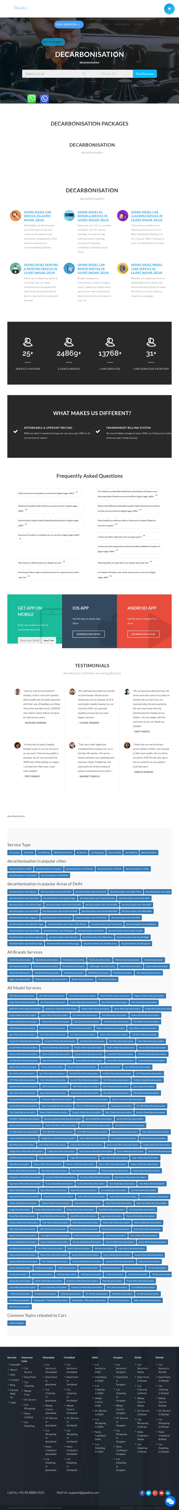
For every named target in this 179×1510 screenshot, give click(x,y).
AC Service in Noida (143, 1412)
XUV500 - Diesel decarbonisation (24, 1119)
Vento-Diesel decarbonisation (147, 1222)
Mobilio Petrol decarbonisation (23, 1086)
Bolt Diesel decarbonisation (153, 1138)
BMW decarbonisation (98, 972)
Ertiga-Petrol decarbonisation (158, 1008)
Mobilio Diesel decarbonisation (147, 1080)
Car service (14, 852)
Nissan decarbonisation (130, 966)
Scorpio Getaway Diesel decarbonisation (62, 1119)
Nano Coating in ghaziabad (51, 1450)
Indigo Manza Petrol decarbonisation (26, 1151)
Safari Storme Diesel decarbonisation (96, 1151)
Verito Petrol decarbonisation (130, 1119)
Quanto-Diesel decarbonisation (86, 1112)
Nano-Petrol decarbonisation (155, 1131)
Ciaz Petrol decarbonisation (116, 1021)
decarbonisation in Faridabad (79, 868)
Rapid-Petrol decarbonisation (53, 1255)
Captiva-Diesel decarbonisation (55, 1203)
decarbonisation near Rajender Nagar (26, 924)
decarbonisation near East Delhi (23, 911)
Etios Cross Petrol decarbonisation (128, 1099)
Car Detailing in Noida (142, 1448)
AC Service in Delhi (101, 1412)
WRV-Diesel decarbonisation (55, 1086)
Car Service (28, 1370)
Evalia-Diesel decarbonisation (87, 1235)
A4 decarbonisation (67, 1268)
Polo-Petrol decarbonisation (55, 1222)
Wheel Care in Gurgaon (121, 1409)
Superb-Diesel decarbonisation (23, 1261)
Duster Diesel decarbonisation (48, 1209)
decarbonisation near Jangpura (23, 917)
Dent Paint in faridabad (72, 1380)
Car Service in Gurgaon (121, 1368)
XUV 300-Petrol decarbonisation (58, 1131)
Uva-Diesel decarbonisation (113, 1190)
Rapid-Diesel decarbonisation (85, 1255)
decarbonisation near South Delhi (56, 891)
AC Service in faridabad (72, 1421)
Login (13, 1402)
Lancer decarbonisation (20, 1268)
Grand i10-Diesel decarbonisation (24, 1041)
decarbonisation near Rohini (91, 930)
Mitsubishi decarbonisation (47, 972)
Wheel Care (27, 1392)
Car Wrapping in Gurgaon (121, 1436)
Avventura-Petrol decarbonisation (82, 1281)
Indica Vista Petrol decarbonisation (123, 1144)
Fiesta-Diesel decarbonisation (114, 1170)
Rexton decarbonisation (83, 979)
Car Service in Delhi (100, 1368)
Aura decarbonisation (110, 1067)
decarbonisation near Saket (158, 891)
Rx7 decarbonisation (119, 1300)
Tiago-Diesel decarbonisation (52, 1157)
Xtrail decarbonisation (115, 1235)
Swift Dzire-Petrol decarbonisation (25, 1008)
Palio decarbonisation (112, 1281)
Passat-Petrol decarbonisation (84, 1229)
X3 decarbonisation (115, 1274)
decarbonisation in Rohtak (109, 868)
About (13, 1369)
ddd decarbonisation (104, 1248)
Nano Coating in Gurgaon (121, 1450)
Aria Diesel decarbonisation (123, 1138)
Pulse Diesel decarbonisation (142, 1209)
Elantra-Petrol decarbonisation (23, 1054)
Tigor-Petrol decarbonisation (114, 1157)
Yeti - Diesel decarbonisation (55, 1261)
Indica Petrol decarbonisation (52, 1144)
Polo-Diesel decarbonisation (85, 1222)
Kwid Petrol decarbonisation (112, 1209)
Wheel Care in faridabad (72, 1409)
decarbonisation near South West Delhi (99, 911)
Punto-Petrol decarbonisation (140, 1281)
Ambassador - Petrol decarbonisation (89, 1300)
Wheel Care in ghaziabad (50, 1409)
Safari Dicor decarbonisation (125, 1131)
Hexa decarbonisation (19, 1164)
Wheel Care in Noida (141, 1402)
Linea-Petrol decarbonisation (22, 1287)
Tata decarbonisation (153, 960)
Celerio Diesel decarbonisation (23, 1021)
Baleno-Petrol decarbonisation (145, 1015)
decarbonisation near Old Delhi (125, 917)
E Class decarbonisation (45, 1293)
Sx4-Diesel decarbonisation (114, 1015)
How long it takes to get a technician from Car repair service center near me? (48, 575)
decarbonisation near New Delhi (136, 904)
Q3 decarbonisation (111, 1268)
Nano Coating (114, 852)
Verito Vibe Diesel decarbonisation (25, 1125)
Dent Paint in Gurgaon (122, 1380)
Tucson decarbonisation (52, 1067)
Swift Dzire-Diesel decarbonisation (61, 1008)
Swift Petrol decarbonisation (52, 1028)
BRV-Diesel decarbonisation (116, 1086)
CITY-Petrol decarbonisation (22, 1080)
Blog (12, 1384)
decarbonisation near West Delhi (137, 911)
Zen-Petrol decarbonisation (53, 1002)
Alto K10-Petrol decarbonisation (115, 995)
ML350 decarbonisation (148, 1293)
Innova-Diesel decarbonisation (23, 1099)
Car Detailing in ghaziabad (50, 1464)
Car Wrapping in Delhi (100, 1423)
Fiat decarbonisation (122, 972)
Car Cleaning (43, 852)
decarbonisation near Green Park (91, 891)
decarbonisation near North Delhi (134, 898)
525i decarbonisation (138, 1274)
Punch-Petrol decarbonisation (23, 1170)
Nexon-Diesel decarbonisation (144, 1164)
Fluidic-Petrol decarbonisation (88, 1047)
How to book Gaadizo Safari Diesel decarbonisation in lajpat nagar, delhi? (48, 523)
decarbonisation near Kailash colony (100, 943)
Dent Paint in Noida (143, 1378)
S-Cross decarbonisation (81, 1028)
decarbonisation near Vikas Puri (63, 937)
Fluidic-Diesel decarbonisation (121, 1047)
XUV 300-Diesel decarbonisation (92, 1131)
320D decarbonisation (42, 1274)
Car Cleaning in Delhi (100, 1389)
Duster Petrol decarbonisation (80, 1209)
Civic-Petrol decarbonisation (53, 1080)
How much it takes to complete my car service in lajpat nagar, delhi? (49, 535)
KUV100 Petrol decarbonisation (129, 1125)
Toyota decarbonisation (100, 960)
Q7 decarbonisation (157, 1268)
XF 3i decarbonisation (19, 1300)
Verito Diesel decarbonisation (98, 1119)
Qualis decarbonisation (121, 1106)
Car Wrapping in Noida (142, 1423)
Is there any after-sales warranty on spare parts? (120, 537)
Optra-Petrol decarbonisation (91, 1196)
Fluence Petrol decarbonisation (140, 1216)
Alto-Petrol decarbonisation (52, 995)
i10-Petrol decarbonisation (144, 1034)
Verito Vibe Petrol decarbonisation (61, 1125)
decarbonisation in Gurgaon (49, 868)
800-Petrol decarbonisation (22, 995)
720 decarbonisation (161, 1274)
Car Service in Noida (142, 1368)
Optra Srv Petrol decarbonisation (151, 1203)
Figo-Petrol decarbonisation (54, 1170)
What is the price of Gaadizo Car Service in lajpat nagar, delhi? (46, 493)
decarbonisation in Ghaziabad (23, 875)
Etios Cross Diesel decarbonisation (92, 1099)
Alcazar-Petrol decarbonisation (81, 1067)
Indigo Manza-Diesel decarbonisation (58, 1138)
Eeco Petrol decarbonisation (146, 1021)
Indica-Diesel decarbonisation (23, 1138)
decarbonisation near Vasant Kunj (106, 924)
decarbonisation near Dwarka (22, 891)
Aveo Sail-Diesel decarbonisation (58, 1196)
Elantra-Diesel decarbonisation (56, 1054)
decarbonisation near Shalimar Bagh (25, 943)
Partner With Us (14, 1393)
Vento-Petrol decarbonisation (116, 1222)
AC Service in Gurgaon (122, 1421)
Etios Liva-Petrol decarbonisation (91, 1106)
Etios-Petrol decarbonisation (22, 1093)
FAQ (12, 1374)
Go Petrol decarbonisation (21, 1248)
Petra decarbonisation (117, 1287)
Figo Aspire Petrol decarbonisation (25, 1183)
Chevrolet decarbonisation (46, 966)
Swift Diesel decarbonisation (22, 1028)
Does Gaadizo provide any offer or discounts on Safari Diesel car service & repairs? (127, 523)
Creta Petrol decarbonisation (120, 1054)
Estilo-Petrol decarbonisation (22, 1002)
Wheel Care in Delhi (99, 1402)
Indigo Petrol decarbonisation (61, 1151)
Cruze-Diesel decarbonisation (154, 1196)
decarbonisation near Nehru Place (125, 891)
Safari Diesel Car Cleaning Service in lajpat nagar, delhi (146, 215)
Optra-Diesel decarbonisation (123, 1196)
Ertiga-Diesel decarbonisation (22, 1015)
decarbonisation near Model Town (91, 917)
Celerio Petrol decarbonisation (56, 1021)
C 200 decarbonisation (19, 1293)
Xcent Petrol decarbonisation (120, 1060)
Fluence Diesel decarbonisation (23, 1222)
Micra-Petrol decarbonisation (143, 1235)
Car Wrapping (97, 852)
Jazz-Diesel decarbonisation (138, 1067)
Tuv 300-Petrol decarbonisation (150, 1106)
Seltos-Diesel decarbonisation (147, 1300)
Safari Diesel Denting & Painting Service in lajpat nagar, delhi (41, 268)
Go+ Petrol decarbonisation (50, 1248)
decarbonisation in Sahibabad (54, 875)
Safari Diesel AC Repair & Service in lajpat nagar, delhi (93, 215)
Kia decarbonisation (107, 979)
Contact (14, 1379)
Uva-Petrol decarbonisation (143, 1190)
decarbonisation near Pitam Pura (97, 937)
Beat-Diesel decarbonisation (53, 1190)
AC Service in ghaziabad (51, 1421)
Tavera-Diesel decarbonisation (23, 1203)
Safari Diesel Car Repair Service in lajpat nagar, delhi (93, 268)
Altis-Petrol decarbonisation (116, 1093)
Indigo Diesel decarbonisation (156, 1144)
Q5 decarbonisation (134, 1268)
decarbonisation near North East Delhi (63, 904)
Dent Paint (28, 852)
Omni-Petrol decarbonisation (82, 995)
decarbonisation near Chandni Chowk (97, 898)
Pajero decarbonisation (149, 1261)
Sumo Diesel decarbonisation (130, 1151)
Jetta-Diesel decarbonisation (53, 1229)
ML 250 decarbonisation (96, 1293)
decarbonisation (148, 852)
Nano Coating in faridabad (72, 1450)
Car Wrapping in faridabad (72, 1436)
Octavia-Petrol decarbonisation (119, 1261)
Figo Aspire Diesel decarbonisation (130, 1177)
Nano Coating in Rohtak (164, 1435)
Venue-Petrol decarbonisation (23, 1067)
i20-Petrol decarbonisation (121, 1041)
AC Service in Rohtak (164, 1412)
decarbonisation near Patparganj (59, 930)
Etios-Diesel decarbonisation (53, 1093)
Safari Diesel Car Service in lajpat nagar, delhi (37, 215)
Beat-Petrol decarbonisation (84, 1190)
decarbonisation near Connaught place (27, 937)
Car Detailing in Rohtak (164, 1448)
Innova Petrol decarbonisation (23, 1106)
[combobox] (53, 74)
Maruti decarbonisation (20, 960)
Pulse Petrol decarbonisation (22, 1216)
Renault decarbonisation (73, 966)
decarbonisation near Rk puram (135, 943)
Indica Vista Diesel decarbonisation (86, 1144)
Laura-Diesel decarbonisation (116, 1255)
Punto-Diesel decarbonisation (48, 1281)
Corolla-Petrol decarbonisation (84, 1093)
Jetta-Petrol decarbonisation (22, 1229)
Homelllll (15, 1364)
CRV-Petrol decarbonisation (116, 1080)
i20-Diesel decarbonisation (92, 1041)
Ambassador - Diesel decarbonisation (51, 1300)
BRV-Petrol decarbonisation (86, 1086)
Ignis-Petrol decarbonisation (22, 1034)
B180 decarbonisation (122, 1293)
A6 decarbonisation (89, 1268)
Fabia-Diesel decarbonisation (22, 1255)
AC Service (82, 852)
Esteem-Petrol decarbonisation (95, 1008)
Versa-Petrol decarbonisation (127, 1008)
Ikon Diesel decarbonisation (122, 1183)
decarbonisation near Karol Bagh (24, 930)
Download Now (89, 634)
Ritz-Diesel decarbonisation (144, 1002)
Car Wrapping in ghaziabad (50, 1436)
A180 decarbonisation (70, 1293)
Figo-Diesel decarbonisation (84, 1170)
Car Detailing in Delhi (100, 1448)
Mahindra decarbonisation (127, 960)
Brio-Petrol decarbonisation (22, 1073)
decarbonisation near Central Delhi (101, 904)
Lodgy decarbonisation (19, 1209)
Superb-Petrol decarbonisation (149, 1255)
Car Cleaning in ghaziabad (50, 1395)
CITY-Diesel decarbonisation (149, 1073)
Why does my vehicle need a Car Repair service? (40, 562)
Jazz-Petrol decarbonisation (52, 1073)
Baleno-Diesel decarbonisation (110, 1028)
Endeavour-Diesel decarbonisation (25, 1177)
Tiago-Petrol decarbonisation (83, 1157)
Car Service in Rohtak (164, 1368)
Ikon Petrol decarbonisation (152, 1183)
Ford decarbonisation (19, 966)
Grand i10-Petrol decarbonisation (60, 1041)
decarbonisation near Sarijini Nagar (59, 898)
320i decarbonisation (66, 1274)
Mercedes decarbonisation (149, 972)
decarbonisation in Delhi (20, 868)
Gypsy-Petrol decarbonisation (54, 1015)
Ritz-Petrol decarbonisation (114, 1002)
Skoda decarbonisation (19, 972)
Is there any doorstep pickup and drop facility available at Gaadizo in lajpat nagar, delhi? (129, 549)
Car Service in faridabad (72, 1368)
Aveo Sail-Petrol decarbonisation (24, 1196)
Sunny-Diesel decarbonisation (54, 1242)
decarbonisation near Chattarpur (141, 924)
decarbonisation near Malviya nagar (63, 943)
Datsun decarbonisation (157, 966)
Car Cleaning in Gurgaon (121, 1395)
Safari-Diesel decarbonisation (93, 1138)
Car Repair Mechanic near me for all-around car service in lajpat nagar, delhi (127, 575)
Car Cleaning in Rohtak (164, 1389)
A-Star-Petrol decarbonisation (83, 1002)
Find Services (145, 74)
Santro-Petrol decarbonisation (114, 1034)
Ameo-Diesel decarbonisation (22, 1235)
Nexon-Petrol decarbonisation (48, 1164)
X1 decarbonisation (18, 1274)
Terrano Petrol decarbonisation (120, 1242)
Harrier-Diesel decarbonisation (80, 1164)
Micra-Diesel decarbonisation (22, 1242)
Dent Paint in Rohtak (164, 1378)
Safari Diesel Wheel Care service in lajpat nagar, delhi (147, 268)
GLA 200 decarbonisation (143, 1287)
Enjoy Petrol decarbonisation (118, 1203)
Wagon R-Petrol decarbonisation (149, 995)
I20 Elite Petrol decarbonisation (23, 1060)
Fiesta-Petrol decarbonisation (146, 1170)
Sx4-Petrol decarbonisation (85, 1015)
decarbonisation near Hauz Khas (24, 898)
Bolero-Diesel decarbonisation (54, 1112)
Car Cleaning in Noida (142, 1389)
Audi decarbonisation (74, 972)
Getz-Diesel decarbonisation (151, 1041)
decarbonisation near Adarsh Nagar (25, 904)
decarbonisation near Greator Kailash (125, 930)
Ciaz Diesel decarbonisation (86, 1021)
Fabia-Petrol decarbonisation (131, 1248)
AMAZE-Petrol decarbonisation (83, 1073)
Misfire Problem (16, 1323)
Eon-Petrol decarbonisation (82, 1034)
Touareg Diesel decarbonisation (55, 1235)
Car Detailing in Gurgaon (121, 1464)
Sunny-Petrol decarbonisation (152, 1242)
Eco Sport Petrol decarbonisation (95, 1177)
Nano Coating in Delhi (100, 1435)
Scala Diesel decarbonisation (53, 1216)
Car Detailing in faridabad (72, 1464)
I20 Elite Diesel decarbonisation (152, 1054)
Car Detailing (131, 852)
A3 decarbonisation (44, 1268)
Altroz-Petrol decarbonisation (112, 1164)
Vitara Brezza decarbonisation (143, 1028)
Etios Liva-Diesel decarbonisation (56, 1106)
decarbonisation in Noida (137, 868)
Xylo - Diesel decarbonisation (118, 1112)
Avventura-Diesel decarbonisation (86, 1287)
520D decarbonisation (91, 1274)
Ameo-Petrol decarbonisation (147, 1229)
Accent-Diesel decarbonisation (56, 1047)
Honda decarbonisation (74, 960)
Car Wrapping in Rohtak (164, 1423)
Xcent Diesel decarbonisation (89, 1060)
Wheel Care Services (63, 852)
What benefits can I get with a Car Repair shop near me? (123, 562)
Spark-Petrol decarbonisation (22, 1190)
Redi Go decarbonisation (78, 1248)
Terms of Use (127, 1507)
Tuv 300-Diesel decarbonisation (23, 1131)
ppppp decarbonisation (20, 1281)
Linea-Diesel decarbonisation (53, 1287)
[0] (168, 8)
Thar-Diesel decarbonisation (22, 1112)
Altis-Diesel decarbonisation (146, 1093)
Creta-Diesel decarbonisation (151, 1060)
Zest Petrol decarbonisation (21, 1157)
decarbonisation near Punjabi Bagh (133, 937)
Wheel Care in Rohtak (162, 1402)
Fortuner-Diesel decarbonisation (57, 1099)
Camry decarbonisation (144, 1086)
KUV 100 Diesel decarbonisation (96, 1125)
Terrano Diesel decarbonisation (87, 1242)
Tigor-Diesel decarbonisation (145, 1157)
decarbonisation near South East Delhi (60, 911)
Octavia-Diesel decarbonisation (86, 1261)
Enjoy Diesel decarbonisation (87, 1203)
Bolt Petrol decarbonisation (21, 1144)
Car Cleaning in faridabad (72, 1395)
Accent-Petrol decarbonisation (23, 1047)
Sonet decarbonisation (19, 1306)
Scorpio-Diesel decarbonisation (150, 1112)
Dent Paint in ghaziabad (51, 1380)
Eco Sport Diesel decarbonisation (60, 1177)
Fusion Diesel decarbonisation (59, 1183)
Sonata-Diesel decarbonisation (89, 1054)
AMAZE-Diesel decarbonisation (117, 1073)
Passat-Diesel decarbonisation (115, 1229)
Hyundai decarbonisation (47, 960)
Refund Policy (162, 1507)
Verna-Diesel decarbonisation (152, 1047)
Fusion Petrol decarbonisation (91, 1183)
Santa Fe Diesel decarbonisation (56, 1060)
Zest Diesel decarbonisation (160, 1151)
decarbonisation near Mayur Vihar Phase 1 (67, 924)
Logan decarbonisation (111, 1216)
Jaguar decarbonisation (20, 979)
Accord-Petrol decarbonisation (84, 1080)
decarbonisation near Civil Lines (56, 917)
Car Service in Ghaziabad (51, 1368)
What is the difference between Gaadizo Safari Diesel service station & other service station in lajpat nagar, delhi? (129, 508)
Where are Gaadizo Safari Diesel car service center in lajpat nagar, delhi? (48, 508)
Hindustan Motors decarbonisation (51, 979)
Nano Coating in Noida (143, 1435)
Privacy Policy (144, 1507)
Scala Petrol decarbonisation (83, 1216)
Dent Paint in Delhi (101, 1378)
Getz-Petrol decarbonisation (53, 1034)
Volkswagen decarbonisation (102, 966)
